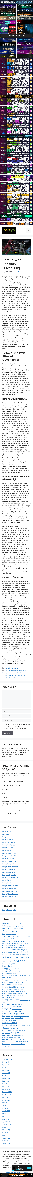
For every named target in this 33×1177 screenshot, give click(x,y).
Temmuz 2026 (7, 1059)
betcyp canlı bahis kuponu (22, 943)
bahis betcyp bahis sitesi (18, 923)
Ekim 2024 (5, 1084)
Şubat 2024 (6, 1105)
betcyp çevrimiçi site (11, 670)
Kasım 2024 (6, 1081)
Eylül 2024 (5, 1086)
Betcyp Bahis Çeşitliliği (9, 856)
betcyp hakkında (6, 977)
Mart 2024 (5, 1103)
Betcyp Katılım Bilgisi (9, 896)
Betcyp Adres (7, 928)
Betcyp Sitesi (16, 1004)
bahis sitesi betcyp (9, 926)
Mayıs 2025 (6, 1070)
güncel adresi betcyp (10, 1041)
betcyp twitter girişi (7, 1016)
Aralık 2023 (6, 1111)
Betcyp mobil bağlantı (18, 991)
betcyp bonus (16, 939)
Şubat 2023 (6, 1138)
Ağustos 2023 (6, 1122)
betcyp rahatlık (20, 1002)
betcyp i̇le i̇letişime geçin (22, 980)
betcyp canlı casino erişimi (7, 947)
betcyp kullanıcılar (7, 989)
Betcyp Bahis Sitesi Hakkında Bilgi (15, 675)
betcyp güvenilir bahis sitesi (9, 975)
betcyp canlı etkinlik (6, 949)
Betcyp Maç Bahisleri (9, 845)
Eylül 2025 (5, 1065)
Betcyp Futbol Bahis (8, 864)
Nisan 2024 (6, 1100)
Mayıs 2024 (6, 1097)
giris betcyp (20, 1039)
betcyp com (22, 670)
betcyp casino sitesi (20, 952)
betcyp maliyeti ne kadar (18, 989)
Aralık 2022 (6, 1143)
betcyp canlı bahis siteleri (7, 945)
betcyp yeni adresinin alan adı (24, 1025)
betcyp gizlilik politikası (23, 963)
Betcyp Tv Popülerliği (9, 842)
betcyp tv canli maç (17, 1009)
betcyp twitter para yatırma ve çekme (21, 1016)
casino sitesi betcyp (8, 1039)
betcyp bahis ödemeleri (25, 936)
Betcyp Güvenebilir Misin (9, 973)
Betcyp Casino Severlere (10, 886)
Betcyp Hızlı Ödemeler (9, 861)
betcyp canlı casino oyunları (19, 947)
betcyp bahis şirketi (6, 939)
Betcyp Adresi (6, 831)
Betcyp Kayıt (18, 982)
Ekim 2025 (5, 1062)
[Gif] (16, 96)
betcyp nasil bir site (20, 993)
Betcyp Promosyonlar (11, 668)
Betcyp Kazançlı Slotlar (9, 850)
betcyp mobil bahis (6, 991)
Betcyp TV (6, 1009)
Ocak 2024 (5, 1108)
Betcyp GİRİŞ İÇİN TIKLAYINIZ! (16, 36)
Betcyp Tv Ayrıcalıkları (9, 875)
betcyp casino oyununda (7, 952)
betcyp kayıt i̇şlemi (7, 984)
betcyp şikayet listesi (18, 1035)
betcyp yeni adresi (9, 1025)
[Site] (16, 60)
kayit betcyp (6, 1044)
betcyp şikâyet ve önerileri (7, 1037)
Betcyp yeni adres (9, 1023)
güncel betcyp (23, 1041)
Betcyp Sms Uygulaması (10, 883)
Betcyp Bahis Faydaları (9, 872)
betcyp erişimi (25, 954)
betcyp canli (6, 941)
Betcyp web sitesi (17, 1018)
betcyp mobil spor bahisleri (8, 993)
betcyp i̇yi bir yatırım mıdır (7, 982)
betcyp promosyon (25, 1000)
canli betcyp (17, 1037)
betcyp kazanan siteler (18, 984)
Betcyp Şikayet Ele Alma (10, 894)
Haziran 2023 (6, 1127)
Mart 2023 (5, 1135)
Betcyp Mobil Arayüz (9, 853)
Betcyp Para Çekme (10, 1000)
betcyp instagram (9, 980)
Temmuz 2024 (7, 1092)
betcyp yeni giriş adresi (8, 1030)
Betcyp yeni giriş (10, 1028)
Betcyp (4, 837)
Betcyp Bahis (9, 931)
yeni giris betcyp (6, 1046)
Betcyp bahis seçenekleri (9, 934)
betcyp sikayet (6, 1004)
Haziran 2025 (6, 1067)
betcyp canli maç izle (9, 943)
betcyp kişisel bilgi (20, 987)
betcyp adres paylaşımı (18, 928)
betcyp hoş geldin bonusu (17, 977)
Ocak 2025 (5, 1075)
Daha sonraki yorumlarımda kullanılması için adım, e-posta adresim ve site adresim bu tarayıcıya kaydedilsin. (17, 726)
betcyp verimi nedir (6, 1018)
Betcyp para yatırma (8, 997)
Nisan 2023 (6, 1132)
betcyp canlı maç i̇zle (19, 950)
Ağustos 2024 (6, 1089)
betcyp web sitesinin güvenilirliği (12, 673)
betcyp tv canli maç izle (11, 1011)
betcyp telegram (16, 1006)
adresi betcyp (7, 923)
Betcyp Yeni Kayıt (8, 839)
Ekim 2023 (5, 1116)
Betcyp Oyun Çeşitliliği (9, 891)
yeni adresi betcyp (18, 1044)
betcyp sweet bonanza (7, 1006)
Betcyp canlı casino (20, 945)
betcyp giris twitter (23, 957)
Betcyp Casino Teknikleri (10, 877)
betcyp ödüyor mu (6, 1033)
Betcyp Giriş (6, 834)
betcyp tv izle (7, 1014)
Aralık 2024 (6, 1078)
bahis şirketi (20, 926)
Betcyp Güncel (7, 966)
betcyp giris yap (6, 961)
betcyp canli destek (18, 941)
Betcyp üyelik (16, 1033)
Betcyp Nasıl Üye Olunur (8, 995)
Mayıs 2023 (6, 1130)
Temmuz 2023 (7, 1124)
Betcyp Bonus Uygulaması (13, 678)
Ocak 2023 (5, 1141)
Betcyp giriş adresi (9, 964)
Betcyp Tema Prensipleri (10, 867)
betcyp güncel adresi (11, 971)
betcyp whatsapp (9, 1020)
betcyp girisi (8, 957)
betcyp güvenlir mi (24, 975)
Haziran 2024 (6, 1094)
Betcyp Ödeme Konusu (9, 869)
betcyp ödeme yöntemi (20, 1030)
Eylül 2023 (5, 1119)
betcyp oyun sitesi (21, 995)
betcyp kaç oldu (9, 987)
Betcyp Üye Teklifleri (9, 880)
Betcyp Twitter (18, 1014)
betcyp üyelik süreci (7, 1035)
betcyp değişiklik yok (17, 954)
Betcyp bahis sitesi (10, 936)
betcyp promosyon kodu (9, 1002)
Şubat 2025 (6, 1073)
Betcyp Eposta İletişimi (9, 888)
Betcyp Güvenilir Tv (8, 847)
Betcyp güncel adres (11, 968)
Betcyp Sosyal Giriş (8, 858)
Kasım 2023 (6, 1113)
